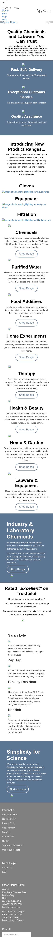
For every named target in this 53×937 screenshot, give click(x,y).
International (8, 836)
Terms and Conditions (12, 845)
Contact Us (7, 867)
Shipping (6, 832)
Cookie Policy (8, 827)
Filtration (26, 214)
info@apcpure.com (30, 7)
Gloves (26, 185)
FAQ (4, 871)
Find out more (18, 789)
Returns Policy (9, 818)
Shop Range (26, 253)
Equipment (26, 198)
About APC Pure (9, 814)
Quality (5, 840)
